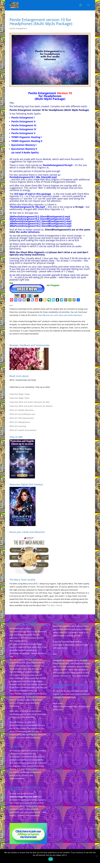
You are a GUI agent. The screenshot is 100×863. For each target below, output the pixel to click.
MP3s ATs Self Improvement (22, 418)
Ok (50, 859)
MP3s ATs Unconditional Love (22, 414)
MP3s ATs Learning (18, 426)
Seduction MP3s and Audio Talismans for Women (31, 406)
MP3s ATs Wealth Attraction (22, 410)
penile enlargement (18, 28)
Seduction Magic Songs (20, 394)
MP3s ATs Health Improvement (23, 430)
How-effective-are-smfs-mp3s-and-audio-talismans (60, 315)
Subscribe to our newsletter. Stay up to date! (30, 387)
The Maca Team (54, 605)
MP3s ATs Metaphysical (20, 422)
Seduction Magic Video (19, 398)
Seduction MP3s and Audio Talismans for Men (30, 402)
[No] (96, 856)
